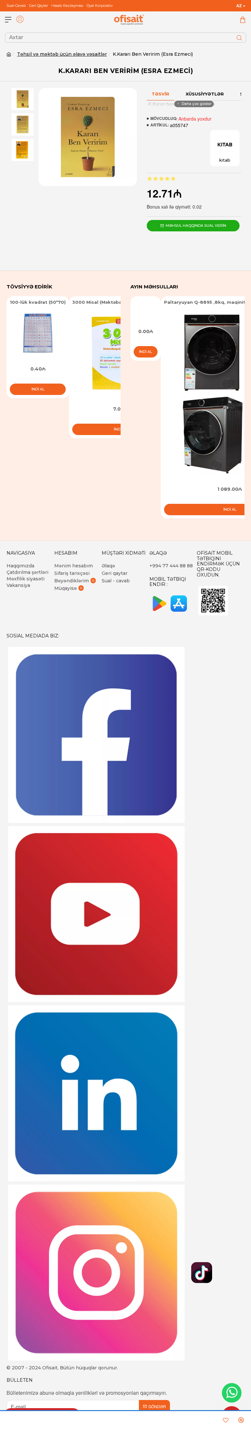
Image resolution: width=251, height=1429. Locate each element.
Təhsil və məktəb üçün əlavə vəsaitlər (62, 54)
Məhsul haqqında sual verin (196, 225)
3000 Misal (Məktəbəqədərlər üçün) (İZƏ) (120, 302)
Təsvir (160, 93)
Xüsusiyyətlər (205, 93)
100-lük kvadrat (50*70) (38, 302)
